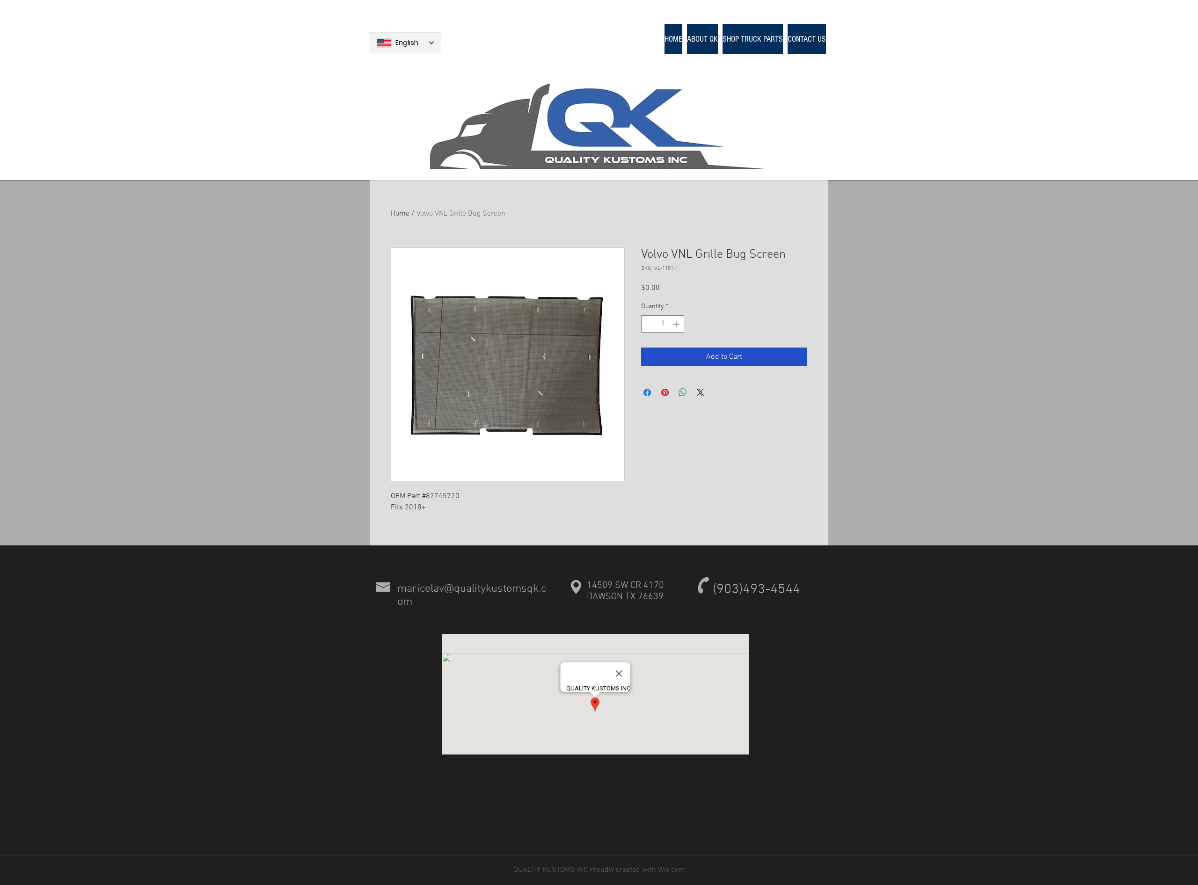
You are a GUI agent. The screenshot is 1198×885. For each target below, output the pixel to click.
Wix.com (670, 870)
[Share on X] (700, 392)
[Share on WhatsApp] (682, 392)
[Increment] (677, 324)
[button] (753, 39)
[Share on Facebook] (647, 392)
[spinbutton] (662, 324)
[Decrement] (648, 324)
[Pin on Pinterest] (665, 392)
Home (400, 213)
